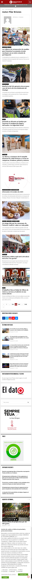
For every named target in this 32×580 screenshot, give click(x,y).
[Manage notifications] (28, 577)
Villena (18, 221)
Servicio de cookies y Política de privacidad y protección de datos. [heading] (13, 530)
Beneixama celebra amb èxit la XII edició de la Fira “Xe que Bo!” (15, 257)
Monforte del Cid (5, 84)
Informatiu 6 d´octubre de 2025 (12, 192)
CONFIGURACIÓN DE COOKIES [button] (8, 574)
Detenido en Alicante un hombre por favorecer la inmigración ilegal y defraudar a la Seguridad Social (14, 123)
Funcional (5, 571)
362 (13, 304)
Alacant (4, 119)
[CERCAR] (28, 402)
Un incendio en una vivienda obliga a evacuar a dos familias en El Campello (19, 329)
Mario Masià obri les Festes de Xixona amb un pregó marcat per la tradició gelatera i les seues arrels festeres (19, 365)
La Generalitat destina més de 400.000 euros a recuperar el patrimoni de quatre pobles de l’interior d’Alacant (19, 346)
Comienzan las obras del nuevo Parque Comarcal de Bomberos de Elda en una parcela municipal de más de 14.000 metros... (19, 356)
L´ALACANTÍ (5, 47)
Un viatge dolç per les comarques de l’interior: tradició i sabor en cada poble (15, 224)
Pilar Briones (10, 9)
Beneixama (5, 254)
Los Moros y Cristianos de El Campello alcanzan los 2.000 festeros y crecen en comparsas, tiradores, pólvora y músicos (15, 158)
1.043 (25, 304)
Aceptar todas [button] (23, 574)
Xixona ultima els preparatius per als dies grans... (14, 523)
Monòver (13, 221)
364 (19, 304)
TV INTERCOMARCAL (15, 189)
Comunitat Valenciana (6, 189)
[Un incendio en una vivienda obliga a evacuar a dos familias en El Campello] (5, 330)
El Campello (5, 154)
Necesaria (5, 570)
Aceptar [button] (5, 577)
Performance (13, 570)
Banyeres (4, 221)
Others (21, 570)
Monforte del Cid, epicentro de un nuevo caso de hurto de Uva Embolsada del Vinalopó (15, 88)
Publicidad (12, 571)
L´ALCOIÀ (9, 47)
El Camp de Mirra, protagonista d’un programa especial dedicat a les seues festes (19, 338)
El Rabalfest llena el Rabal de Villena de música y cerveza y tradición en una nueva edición (15, 292)
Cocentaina (9, 221)
